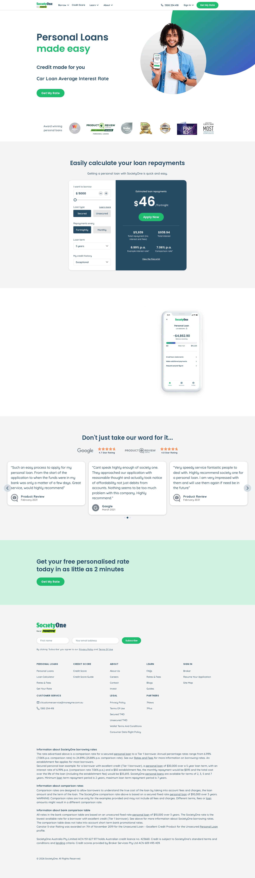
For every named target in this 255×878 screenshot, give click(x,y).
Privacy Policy (117, 702)
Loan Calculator (45, 676)
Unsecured (102, 213)
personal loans (154, 773)
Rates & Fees (44, 682)
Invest (113, 688)
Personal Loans (45, 670)
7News (150, 702)
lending (60, 843)
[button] (22, 488)
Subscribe (131, 640)
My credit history (82, 255)
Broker (187, 670)
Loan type (79, 206)
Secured (82, 213)
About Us (115, 670)
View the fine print (151, 259)
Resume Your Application (197, 676)
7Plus (149, 708)
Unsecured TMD (118, 720)
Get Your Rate (44, 688)
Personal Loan (209, 826)
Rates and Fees (143, 758)
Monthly (102, 229)
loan (59, 777)
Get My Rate (207, 5)
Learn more (105, 207)
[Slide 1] (125, 517)
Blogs (150, 682)
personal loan (122, 754)
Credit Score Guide (83, 676)
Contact (114, 682)
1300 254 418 (172, 5)
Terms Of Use (117, 708)
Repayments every (83, 223)
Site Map (188, 682)
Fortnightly (82, 229)
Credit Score (78, 5)
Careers (114, 676)
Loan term (79, 239)
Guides (150, 688)
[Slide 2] (127, 517)
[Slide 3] (130, 517)
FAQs (149, 670)
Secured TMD (117, 714)
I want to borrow (82, 186)
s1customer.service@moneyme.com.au (61, 702)
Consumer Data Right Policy (125, 731)
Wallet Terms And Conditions (126, 726)
